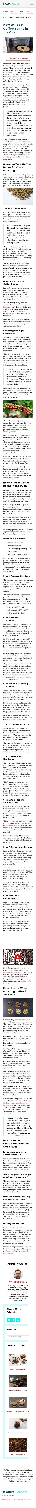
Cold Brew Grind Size (18, 1454)
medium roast (12, 825)
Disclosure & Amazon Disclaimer (22, 1499)
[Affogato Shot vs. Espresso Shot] (18, 1402)
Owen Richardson (13, 12)
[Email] (18, 1320)
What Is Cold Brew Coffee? (18, 1390)
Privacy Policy (6, 1499)
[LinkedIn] (13, 1320)
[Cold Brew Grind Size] (18, 1444)
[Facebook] (9, 1320)
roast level (27, 1022)
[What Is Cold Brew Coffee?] (18, 1381)
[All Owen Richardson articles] (18, 1275)
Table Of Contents (17, 58)
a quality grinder (9, 157)
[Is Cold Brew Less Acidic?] (18, 1359)
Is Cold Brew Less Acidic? (18, 1369)
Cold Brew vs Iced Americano (18, 1433)
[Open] (32, 4)
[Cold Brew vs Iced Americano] (18, 1423)
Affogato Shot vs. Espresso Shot (18, 1412)
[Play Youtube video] (18, 957)
